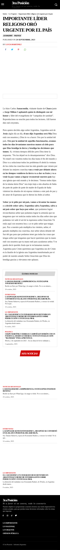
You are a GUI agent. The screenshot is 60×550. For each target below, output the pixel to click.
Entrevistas (10, 294)
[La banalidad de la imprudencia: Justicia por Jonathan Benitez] (30, 370)
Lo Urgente (13, 14)
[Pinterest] (18, 49)
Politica (17, 36)
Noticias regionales (14, 279)
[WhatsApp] (25, 49)
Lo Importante (11, 312)
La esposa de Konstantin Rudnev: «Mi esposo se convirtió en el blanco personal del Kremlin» (28, 298)
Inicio (5, 14)
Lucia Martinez (14, 44)
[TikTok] (11, 515)
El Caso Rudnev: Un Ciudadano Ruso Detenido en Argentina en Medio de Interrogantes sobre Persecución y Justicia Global (28, 316)
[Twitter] (12, 49)
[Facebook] (5, 49)
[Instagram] (7, 515)
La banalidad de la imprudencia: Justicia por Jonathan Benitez (26, 282)
